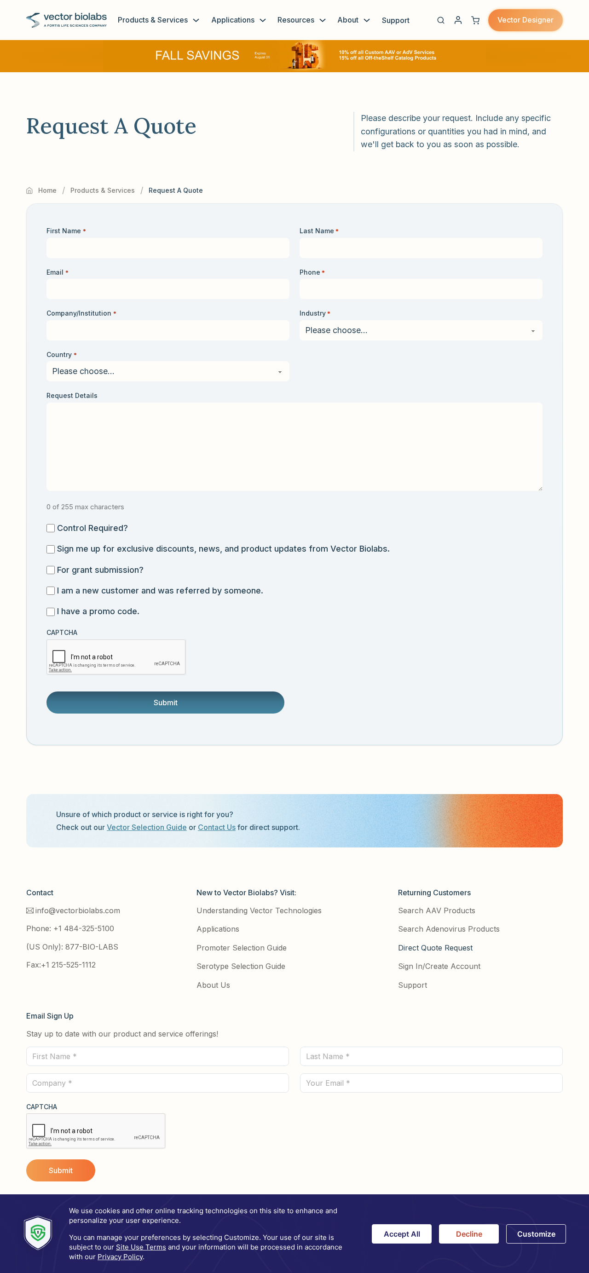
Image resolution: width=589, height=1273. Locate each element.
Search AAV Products (436, 910)
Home (47, 190)
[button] (441, 20)
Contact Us (217, 827)
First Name (66, 231)
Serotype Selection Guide (240, 966)
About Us (213, 985)
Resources (295, 19)
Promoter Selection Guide (241, 947)
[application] (294, 1233)
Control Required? (92, 528)
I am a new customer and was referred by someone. (160, 590)
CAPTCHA (61, 632)
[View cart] (475, 20)
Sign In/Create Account (439, 966)
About (347, 19)
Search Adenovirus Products (449, 928)
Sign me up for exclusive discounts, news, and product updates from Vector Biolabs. (223, 548)
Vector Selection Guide (147, 827)
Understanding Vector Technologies (259, 910)
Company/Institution (81, 313)
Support (396, 20)
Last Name (319, 231)
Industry (315, 313)
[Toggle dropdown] (196, 20)
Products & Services (153, 19)
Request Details (72, 395)
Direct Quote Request (435, 947)
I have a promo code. (98, 611)
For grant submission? (100, 570)
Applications (232, 19)
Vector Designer (525, 19)
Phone (312, 272)
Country (61, 354)
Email (57, 272)
